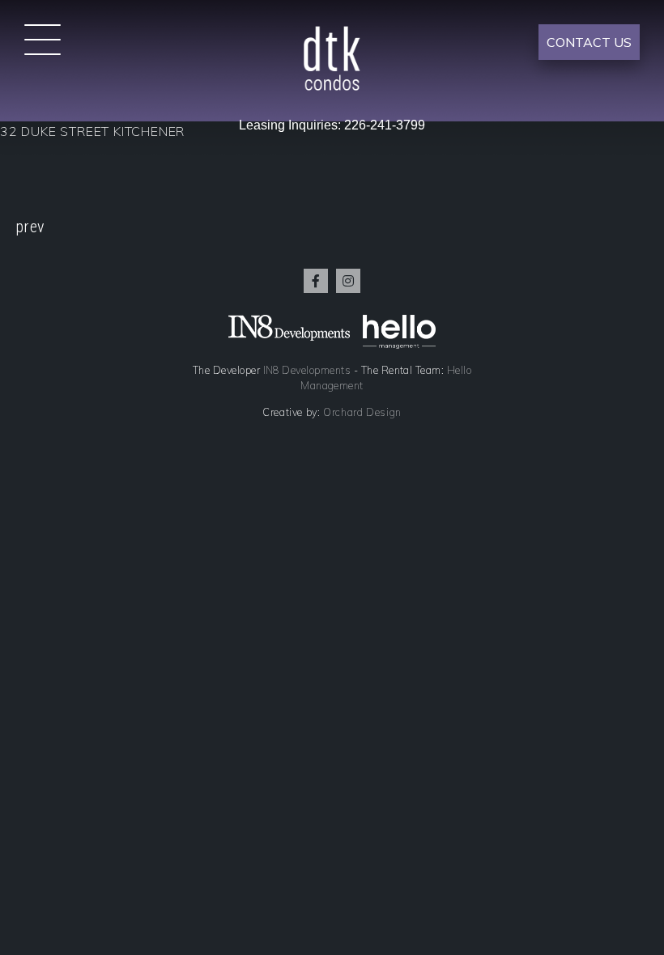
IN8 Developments (307, 369)
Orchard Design (362, 411)
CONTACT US (589, 42)
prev (30, 226)
